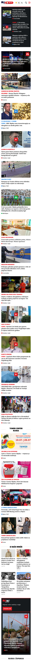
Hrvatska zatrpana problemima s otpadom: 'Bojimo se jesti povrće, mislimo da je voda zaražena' (23, 585)
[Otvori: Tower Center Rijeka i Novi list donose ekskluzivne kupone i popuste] (16, 469)
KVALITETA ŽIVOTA (7, 414)
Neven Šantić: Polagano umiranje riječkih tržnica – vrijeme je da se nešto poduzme (15, 95)
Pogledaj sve (7, 609)
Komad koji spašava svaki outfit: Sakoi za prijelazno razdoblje (15, 539)
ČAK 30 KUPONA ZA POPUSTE (10, 480)
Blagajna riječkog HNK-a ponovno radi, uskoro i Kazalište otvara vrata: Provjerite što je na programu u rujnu (20, 39)
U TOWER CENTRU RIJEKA (9, 508)
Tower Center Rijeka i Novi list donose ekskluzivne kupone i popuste (14, 482)
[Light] (16, 2)
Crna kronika (17, 18)
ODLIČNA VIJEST (6, 179)
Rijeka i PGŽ (17, 44)
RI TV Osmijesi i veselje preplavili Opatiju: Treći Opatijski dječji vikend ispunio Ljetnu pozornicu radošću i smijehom (14, 643)
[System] (19, 2)
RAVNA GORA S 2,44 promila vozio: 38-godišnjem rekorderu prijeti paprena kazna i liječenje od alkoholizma (19, 13)
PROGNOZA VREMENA (8, 384)
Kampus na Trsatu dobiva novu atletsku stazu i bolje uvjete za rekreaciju (15, 182)
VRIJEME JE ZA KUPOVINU (9, 451)
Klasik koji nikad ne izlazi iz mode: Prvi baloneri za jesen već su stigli (8, 561)
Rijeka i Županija (16, 658)
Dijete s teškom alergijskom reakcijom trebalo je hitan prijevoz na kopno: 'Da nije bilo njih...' (23, 563)
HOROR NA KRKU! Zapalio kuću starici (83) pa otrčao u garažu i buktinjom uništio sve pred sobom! (15, 62)
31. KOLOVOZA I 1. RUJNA (8, 121)
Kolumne (4, 100)
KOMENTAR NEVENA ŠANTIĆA (10, 91)
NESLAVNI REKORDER (7, 265)
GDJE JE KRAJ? (5, 324)
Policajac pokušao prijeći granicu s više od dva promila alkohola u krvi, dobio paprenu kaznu (15, 268)
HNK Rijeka (5, 213)
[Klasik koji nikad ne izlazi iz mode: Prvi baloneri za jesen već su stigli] (8, 553)
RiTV (6, 650)
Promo (4, 458)
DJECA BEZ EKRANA (7, 237)
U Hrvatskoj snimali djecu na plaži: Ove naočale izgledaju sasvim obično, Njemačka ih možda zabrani (20, 26)
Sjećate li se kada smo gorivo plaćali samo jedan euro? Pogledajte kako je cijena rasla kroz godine (15, 328)
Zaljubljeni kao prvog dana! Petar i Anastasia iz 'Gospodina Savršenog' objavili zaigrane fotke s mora (8, 586)
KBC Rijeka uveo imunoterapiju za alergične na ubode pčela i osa (15, 124)
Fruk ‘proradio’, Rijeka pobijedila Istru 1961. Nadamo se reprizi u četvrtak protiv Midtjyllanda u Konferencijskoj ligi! (15, 209)
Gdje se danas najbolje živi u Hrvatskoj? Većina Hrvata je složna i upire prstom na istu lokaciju (15, 418)
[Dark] (22, 2)
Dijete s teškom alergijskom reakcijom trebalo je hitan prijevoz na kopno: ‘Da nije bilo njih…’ (14, 298)
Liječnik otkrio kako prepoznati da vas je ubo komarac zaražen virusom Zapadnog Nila (15, 358)
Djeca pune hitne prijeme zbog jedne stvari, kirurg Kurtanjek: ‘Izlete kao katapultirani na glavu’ (14, 153)
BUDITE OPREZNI (6, 354)
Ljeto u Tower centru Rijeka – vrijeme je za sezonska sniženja (15, 454)
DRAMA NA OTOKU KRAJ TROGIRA (11, 294)
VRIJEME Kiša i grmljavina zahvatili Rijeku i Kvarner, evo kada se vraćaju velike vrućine (14, 388)
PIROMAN (6, 57)
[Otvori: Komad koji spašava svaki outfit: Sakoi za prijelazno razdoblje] (16, 525)
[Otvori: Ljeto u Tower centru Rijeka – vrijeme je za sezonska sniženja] (16, 441)
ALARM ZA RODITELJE (8, 149)
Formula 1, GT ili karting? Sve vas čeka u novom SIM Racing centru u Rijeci (15, 511)
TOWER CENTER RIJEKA (8, 536)
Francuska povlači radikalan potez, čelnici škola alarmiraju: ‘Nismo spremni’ (16, 240)
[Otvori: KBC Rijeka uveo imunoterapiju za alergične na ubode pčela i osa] (16, 111)
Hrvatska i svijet (17, 31)
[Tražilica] (26, 3)
